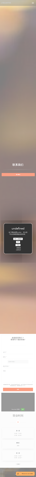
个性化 (18, 245)
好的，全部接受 (18, 238)
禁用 (18, 242)
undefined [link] (18, 249)
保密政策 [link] (18, 247)
